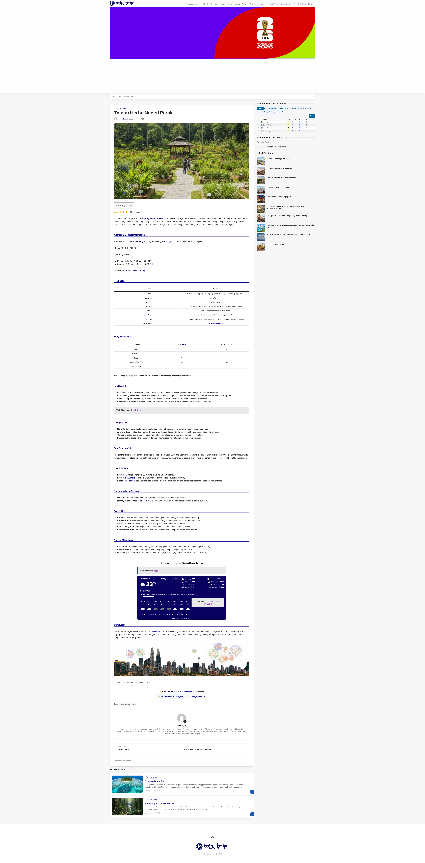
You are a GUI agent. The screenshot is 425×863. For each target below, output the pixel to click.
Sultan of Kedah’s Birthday (278, 244)
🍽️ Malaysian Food (196, 697)
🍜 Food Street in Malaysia (170, 697)
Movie (222, 4)
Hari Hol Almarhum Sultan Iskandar (281, 178)
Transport (128, 481)
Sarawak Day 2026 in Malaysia (279, 168)
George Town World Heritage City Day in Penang (287, 216)
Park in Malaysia (125, 704)
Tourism (261, 4)
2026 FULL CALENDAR (277, 147)
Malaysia (160, 218)
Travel (209, 4)
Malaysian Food (192, 4)
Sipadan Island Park (155, 781)
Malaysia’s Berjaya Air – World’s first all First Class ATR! (290, 235)
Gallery (244, 4)
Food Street (174, 691)
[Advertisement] (212, 76)
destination (157, 631)
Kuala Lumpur (129, 478)
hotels (144, 501)
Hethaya (124, 119)
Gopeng (145, 218)
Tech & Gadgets (300, 4)
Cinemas (253, 4)
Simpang (139, 241)
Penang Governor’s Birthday (278, 187)
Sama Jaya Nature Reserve (159, 803)
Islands (237, 4)
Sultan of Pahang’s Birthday (278, 159)
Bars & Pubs (274, 4)
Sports (229, 4)
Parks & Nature (120, 108)
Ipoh (125, 475)
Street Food (189, 691)
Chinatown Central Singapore (279, 197)
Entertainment (286, 4)
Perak (152, 218)
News (216, 4)
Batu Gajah (167, 241)
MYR (184, 344)
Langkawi (311, 4)
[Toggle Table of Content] (129, 205)
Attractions (148, 315)
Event (202, 4)
